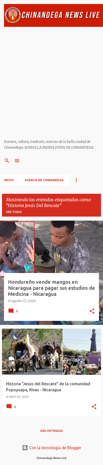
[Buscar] (7, 161)
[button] (92, 311)
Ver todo (14, 212)
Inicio (9, 180)
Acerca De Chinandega (44, 180)
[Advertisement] (51, 83)
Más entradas (51, 430)
